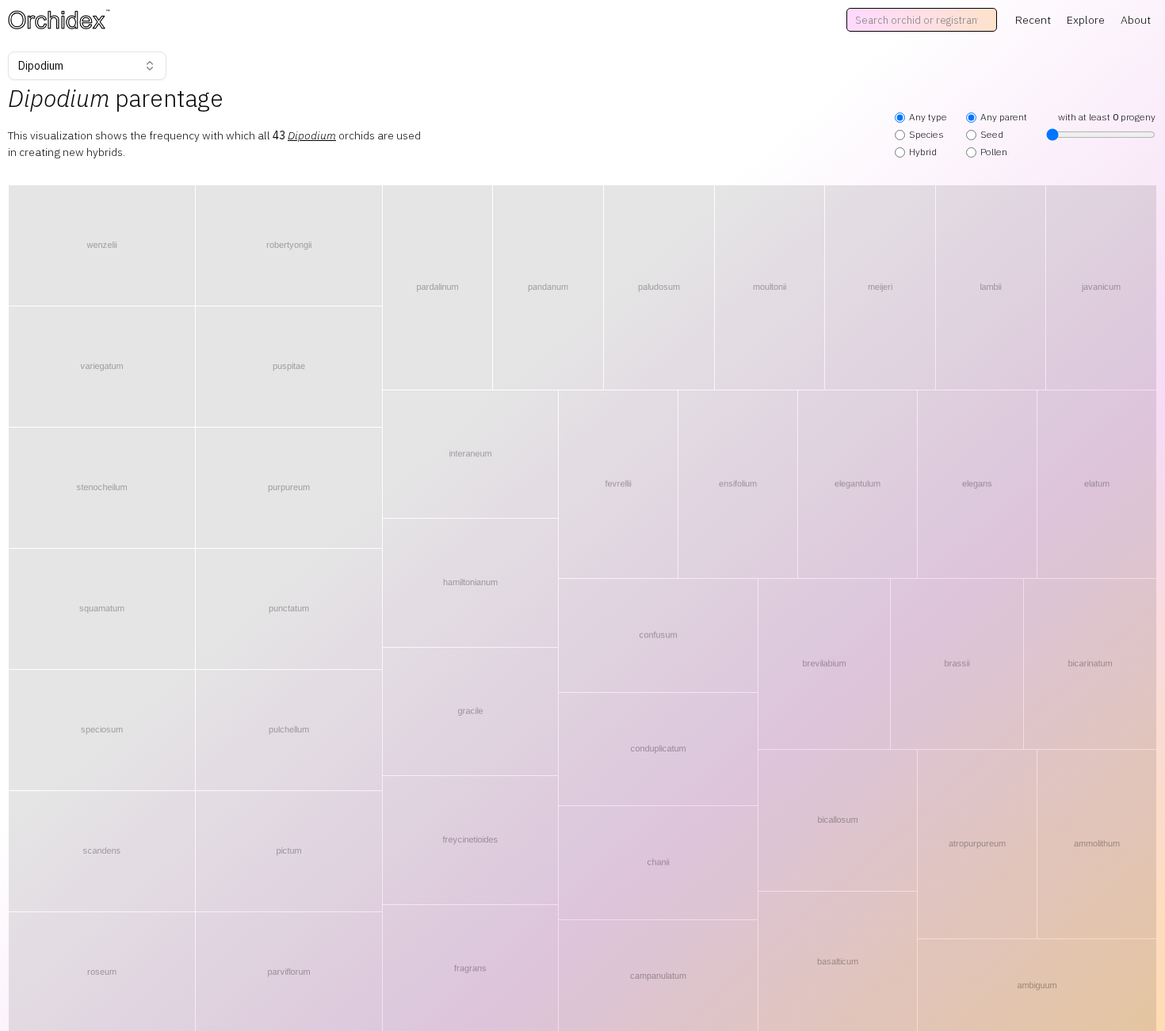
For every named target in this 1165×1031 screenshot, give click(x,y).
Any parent (1003, 117)
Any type (928, 117)
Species (926, 134)
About (1136, 20)
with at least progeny (1106, 117)
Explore (1086, 20)
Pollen (993, 152)
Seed (991, 134)
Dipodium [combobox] (40, 66)
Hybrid (923, 152)
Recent (1033, 20)
